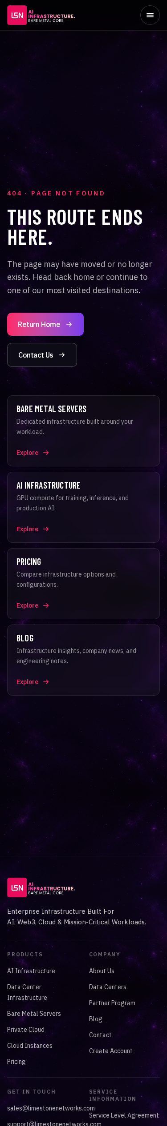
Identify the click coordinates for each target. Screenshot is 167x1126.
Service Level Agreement (124, 1115)
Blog (95, 1019)
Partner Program (112, 1003)
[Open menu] (150, 15)
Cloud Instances (30, 1046)
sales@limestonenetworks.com (51, 1108)
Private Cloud (26, 1030)
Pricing (16, 1062)
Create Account (111, 1051)
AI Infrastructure (31, 971)
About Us (101, 971)
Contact (100, 1035)
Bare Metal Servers (34, 1014)
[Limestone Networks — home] (41, 15)
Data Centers (107, 987)
